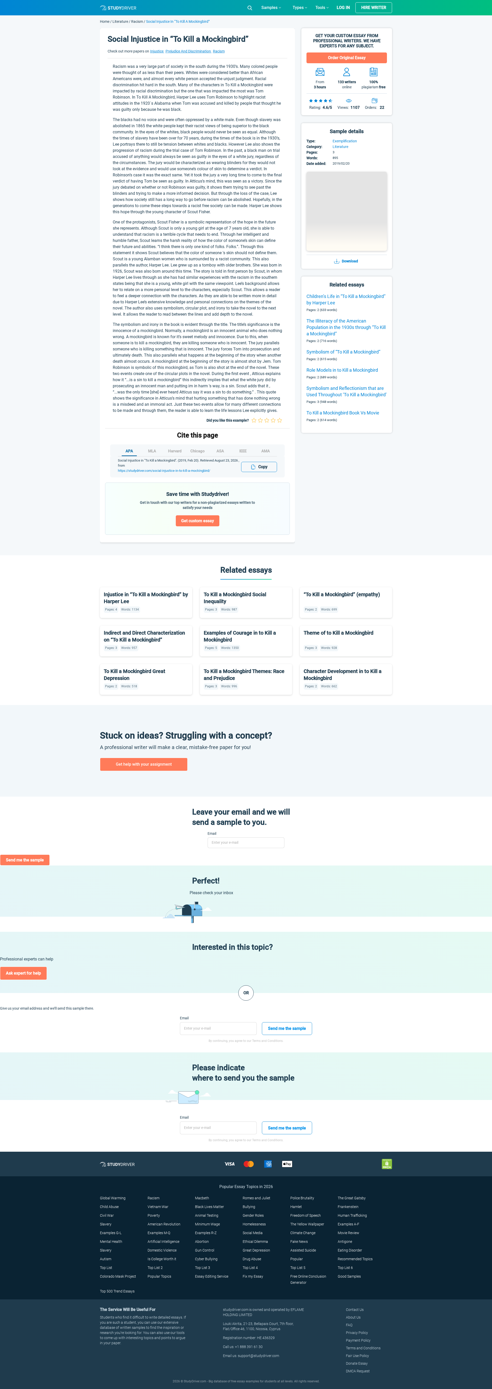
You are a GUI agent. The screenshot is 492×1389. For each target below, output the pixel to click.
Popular (296, 1259)
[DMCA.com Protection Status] (387, 1163)
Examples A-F (348, 1224)
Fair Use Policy (357, 1356)
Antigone (345, 1242)
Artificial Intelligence (163, 1242)
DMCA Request (358, 1371)
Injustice (157, 51)
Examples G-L (110, 1233)
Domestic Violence (162, 1250)
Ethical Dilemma (255, 1242)
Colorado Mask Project (118, 1276)
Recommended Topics (355, 1259)
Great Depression (256, 1250)
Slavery (105, 1224)
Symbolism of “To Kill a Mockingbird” (343, 352)
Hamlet (296, 1207)
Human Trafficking (352, 1215)
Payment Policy (358, 1340)
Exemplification (345, 141)
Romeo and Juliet (256, 1198)
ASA (220, 451)
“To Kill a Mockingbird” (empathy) (342, 594)
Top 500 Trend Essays (117, 1291)
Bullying (249, 1207)
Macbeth (202, 1198)
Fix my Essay (253, 1276)
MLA (152, 451)
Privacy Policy (357, 1333)
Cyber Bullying (206, 1259)
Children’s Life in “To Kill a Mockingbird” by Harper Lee (345, 299)
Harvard (174, 451)
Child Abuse (109, 1207)
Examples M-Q (159, 1233)
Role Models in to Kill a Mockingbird (342, 370)
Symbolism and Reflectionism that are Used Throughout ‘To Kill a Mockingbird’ (346, 391)
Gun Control (204, 1250)
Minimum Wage (207, 1224)
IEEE (243, 451)
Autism (105, 1259)
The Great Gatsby (352, 1198)
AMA (265, 451)
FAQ (349, 1325)
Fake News (299, 1242)
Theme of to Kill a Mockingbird (338, 633)
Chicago (197, 451)
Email (212, 833)
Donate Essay (357, 1363)
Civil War (107, 1215)
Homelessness (254, 1224)
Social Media (253, 1233)
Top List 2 (155, 1268)
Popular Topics (159, 1276)
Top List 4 (250, 1268)
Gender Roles (253, 1215)
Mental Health (111, 1242)
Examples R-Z (206, 1233)
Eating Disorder (350, 1250)
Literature (120, 21)
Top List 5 (297, 1268)
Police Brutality (302, 1198)
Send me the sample (25, 860)
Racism (137, 21)
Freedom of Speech (305, 1215)
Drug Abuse (252, 1259)
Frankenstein (348, 1207)
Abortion (202, 1242)
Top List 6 (345, 1268)
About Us (353, 1317)
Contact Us (355, 1310)
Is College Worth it (162, 1259)
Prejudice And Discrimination (189, 51)
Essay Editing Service (211, 1276)
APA (129, 451)
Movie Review (348, 1233)
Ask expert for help (23, 973)
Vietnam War (158, 1207)
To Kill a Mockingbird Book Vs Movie (342, 412)
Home (105, 21)
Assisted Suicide (303, 1250)
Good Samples (349, 1276)
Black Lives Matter (209, 1207)
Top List (106, 1268)
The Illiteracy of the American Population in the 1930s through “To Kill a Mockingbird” (346, 327)
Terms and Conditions (363, 1348)
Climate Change (302, 1233)
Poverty (154, 1215)
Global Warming (113, 1198)
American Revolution (164, 1224)
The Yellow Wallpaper (307, 1224)
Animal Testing (206, 1215)
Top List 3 (202, 1268)
